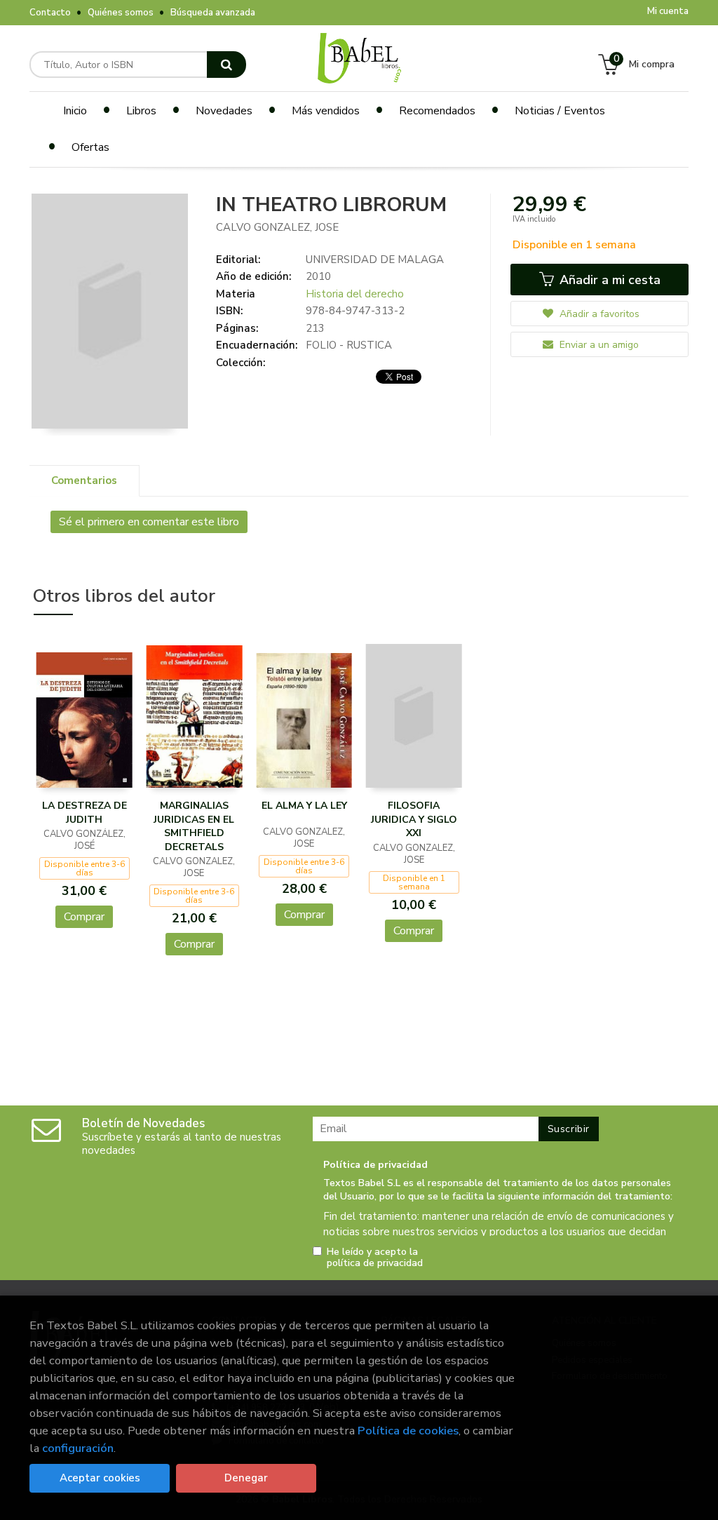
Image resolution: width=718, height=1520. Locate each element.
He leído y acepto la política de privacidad (375, 1257)
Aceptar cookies (100, 1478)
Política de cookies (408, 1431)
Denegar (246, 1478)
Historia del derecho (355, 294)
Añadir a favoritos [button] (598, 314)
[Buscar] (226, 64)
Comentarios (84, 480)
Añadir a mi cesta (608, 279)
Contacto (50, 12)
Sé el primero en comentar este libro (149, 522)
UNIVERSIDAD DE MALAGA (375, 260)
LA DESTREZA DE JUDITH (84, 812)
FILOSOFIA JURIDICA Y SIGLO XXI (414, 819)
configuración (78, 1448)
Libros (141, 111)
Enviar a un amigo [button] (598, 344)
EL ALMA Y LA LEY (304, 805)
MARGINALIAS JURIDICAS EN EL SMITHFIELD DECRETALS (194, 826)
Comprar (84, 916)
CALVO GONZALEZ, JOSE (277, 227)
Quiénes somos (121, 12)
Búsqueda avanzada (212, 12)
